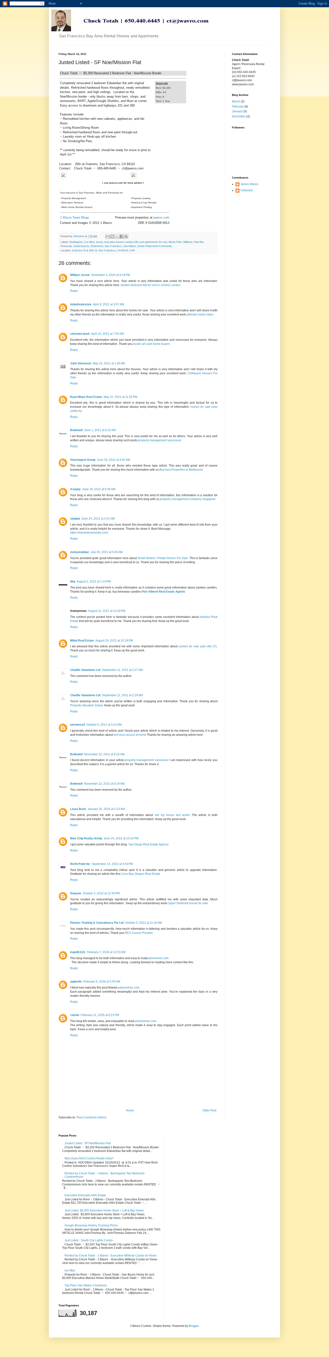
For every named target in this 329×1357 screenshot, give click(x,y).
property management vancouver (159, 440)
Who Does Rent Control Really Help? (89, 1158)
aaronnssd (77, 724)
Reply (74, 291)
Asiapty (75, 489)
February (238, 106)
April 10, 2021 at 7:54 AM (107, 333)
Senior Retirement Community (154, 246)
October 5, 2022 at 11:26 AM (143, 922)
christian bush (80, 333)
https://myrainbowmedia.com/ (89, 532)
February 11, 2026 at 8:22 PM (100, 1015)
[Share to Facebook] (121, 236)
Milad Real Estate (82, 640)
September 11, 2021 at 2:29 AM (122, 695)
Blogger (194, 1326)
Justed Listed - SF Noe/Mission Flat (88, 1143)
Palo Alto (199, 242)
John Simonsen (80, 363)
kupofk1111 (78, 952)
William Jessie (80, 275)
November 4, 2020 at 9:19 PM (110, 275)
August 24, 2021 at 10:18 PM (114, 640)
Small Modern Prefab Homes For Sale (163, 558)
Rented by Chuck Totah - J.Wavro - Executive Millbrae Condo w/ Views (111, 1255)
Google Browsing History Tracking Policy (91, 1225)
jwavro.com (161, 217)
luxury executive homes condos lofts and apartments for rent (131, 242)
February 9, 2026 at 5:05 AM (101, 981)
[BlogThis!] (112, 236)
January (237, 111)
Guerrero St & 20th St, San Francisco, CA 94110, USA (103, 250)
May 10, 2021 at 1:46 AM (109, 363)
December (239, 116)
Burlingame (76, 242)
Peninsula (66, 246)
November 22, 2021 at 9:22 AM (104, 754)
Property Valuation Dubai (86, 705)
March (236, 101)
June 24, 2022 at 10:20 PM (121, 838)
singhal (75, 518)
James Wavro (249, 184)
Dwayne (75, 893)
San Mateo (129, 246)
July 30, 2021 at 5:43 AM (107, 552)
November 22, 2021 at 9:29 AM (104, 783)
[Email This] (107, 236)
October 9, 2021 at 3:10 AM (104, 724)
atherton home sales (200, 314)
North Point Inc (80, 864)
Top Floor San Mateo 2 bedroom (86, 1285)
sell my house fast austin (172, 815)
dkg (72, 581)
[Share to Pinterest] (126, 236)
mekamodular (79, 552)
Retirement (97, 246)
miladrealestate (81, 304)
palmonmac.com (158, 958)
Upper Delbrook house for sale (188, 903)
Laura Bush (78, 809)
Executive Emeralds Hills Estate (85, 1195)
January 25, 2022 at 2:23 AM (106, 809)
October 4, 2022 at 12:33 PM (101, 893)
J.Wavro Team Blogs (74, 217)
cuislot (74, 1015)
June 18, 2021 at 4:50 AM (113, 459)
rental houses (81, 246)
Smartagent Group (82, 459)
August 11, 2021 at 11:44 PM (106, 611)
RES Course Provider (139, 933)
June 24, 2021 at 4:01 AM (98, 518)
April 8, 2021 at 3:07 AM (108, 304)
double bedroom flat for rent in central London (150, 285)
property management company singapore (188, 499)
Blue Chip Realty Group (86, 838)
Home (130, 1110)
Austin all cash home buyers (151, 344)
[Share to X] (116, 236)
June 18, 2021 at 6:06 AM (98, 489)
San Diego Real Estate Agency (148, 844)
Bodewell (76, 430)
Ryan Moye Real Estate (86, 397)
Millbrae (187, 242)
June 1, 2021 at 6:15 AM (100, 430)
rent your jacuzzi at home (129, 734)
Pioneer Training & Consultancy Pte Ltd (97, 922)
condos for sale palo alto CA (197, 646)
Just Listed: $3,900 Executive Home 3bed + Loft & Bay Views (104, 1210)
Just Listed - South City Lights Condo (89, 1240)
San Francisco (113, 246)
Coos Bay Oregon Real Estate (140, 874)
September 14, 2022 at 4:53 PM (112, 864)
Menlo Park (175, 242)
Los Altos (89, 242)
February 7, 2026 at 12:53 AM (106, 952)
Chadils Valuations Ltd (85, 670)
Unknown (246, 190)
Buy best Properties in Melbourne (181, 469)
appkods (76, 981)
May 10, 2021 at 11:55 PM (120, 397)
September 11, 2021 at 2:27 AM (122, 670)
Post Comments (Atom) (91, 1117)
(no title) (70, 1270)
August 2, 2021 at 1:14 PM (94, 581)
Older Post (209, 1110)
